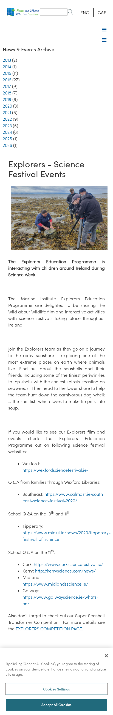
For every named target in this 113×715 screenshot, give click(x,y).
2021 (7, 112)
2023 (7, 125)
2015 (7, 73)
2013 (7, 60)
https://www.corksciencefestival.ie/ (68, 564)
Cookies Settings (56, 689)
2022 (7, 119)
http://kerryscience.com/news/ (65, 571)
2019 (7, 99)
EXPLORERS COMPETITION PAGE (49, 628)
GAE (102, 12)
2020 (7, 106)
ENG (84, 12)
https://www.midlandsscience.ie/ (55, 584)
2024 (7, 132)
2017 (7, 86)
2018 (7, 93)
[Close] (106, 656)
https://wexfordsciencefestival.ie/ (55, 470)
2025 (7, 138)
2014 (7, 66)
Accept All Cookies (56, 704)
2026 (7, 145)
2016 (7, 79)
